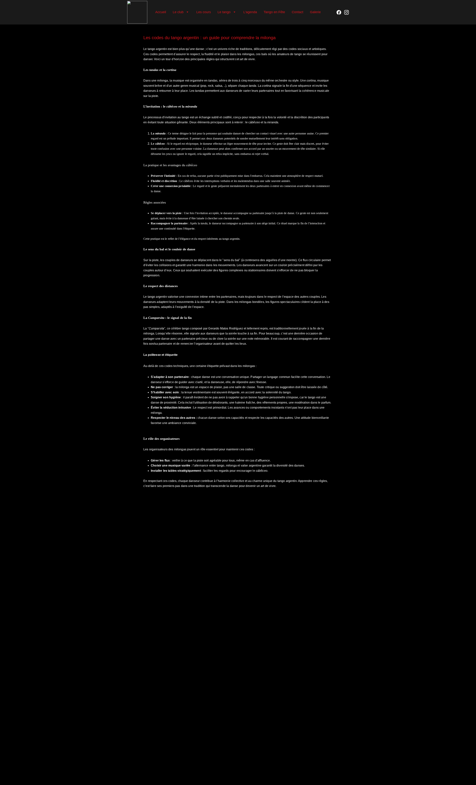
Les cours (203, 12)
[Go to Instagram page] (346, 12)
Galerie (315, 12)
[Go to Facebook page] (340, 12)
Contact (297, 12)
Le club (178, 12)
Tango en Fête (274, 12)
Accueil (160, 12)
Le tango (224, 12)
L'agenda (250, 12)
